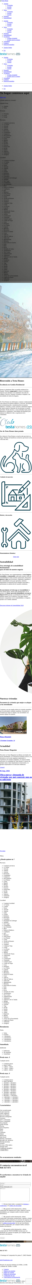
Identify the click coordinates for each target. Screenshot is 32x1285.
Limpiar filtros (4, 1150)
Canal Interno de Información (12, 1277)
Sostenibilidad (7, 18)
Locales (9, 7)
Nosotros (6, 16)
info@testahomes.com (6, 1260)
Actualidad (7, 41)
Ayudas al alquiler (12, 38)
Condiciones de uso (9, 1275)
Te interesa (7, 36)
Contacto (6, 43)
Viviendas (10, 5)
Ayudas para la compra (13, 40)
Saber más (3, 97)
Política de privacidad (10, 1274)
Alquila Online (8, 47)
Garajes (9, 8)
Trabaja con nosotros (9, 1271)
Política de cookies (9, 1272)
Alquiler (6, 3)
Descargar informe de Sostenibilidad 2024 (12, 605)
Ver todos (2, 851)
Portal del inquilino (9, 44)
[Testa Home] (4, 0)
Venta (5, 10)
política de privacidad (15, 1205)
